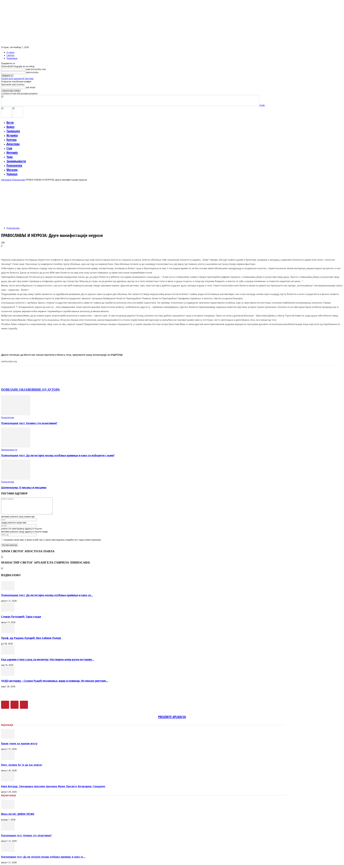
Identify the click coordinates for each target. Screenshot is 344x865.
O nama (10, 52)
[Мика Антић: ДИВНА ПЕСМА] (8, 808)
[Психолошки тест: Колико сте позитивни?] (15, 414)
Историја (12, 135)
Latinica (10, 55)
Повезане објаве (16, 389)
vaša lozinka (32, 72)
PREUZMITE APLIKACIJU (172, 717)
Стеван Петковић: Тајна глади (21, 616)
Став (9, 148)
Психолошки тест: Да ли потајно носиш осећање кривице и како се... (47, 595)
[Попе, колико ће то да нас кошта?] (8, 759)
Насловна (6, 179)
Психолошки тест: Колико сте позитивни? (29, 423)
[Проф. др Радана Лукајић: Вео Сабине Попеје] (8, 632)
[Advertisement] (172, 201)
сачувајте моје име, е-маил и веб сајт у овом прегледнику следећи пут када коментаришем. (52, 539)
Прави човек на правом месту (19, 743)
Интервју (12, 152)
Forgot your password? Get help (17, 78)
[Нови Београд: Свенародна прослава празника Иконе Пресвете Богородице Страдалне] (8, 780)
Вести (10, 122)
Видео (10, 127)
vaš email (30, 87)
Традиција (13, 131)
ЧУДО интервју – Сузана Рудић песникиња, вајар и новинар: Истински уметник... (54, 680)
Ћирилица (11, 58)
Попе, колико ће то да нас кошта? (21, 764)
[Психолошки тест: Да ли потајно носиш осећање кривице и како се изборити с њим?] (15, 446)
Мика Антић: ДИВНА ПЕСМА (17, 814)
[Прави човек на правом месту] (8, 737)
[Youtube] (24, 705)
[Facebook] (5, 705)
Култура (11, 139)
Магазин (12, 170)
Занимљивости (16, 161)
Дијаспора (13, 144)
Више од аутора (45, 389)
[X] (14, 705)
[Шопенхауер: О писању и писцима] (15, 478)
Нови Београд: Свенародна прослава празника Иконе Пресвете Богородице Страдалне (53, 786)
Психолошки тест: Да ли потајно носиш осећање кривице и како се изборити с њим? (57, 455)
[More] (69, 250)
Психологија (14, 165)
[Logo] (6, 116)
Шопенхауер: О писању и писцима (23, 487)
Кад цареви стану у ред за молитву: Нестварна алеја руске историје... (47, 659)
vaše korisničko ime (36, 69)
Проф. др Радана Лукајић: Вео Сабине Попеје (31, 638)
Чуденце (11, 174)
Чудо (9, 157)
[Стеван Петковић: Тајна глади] (8, 610)
